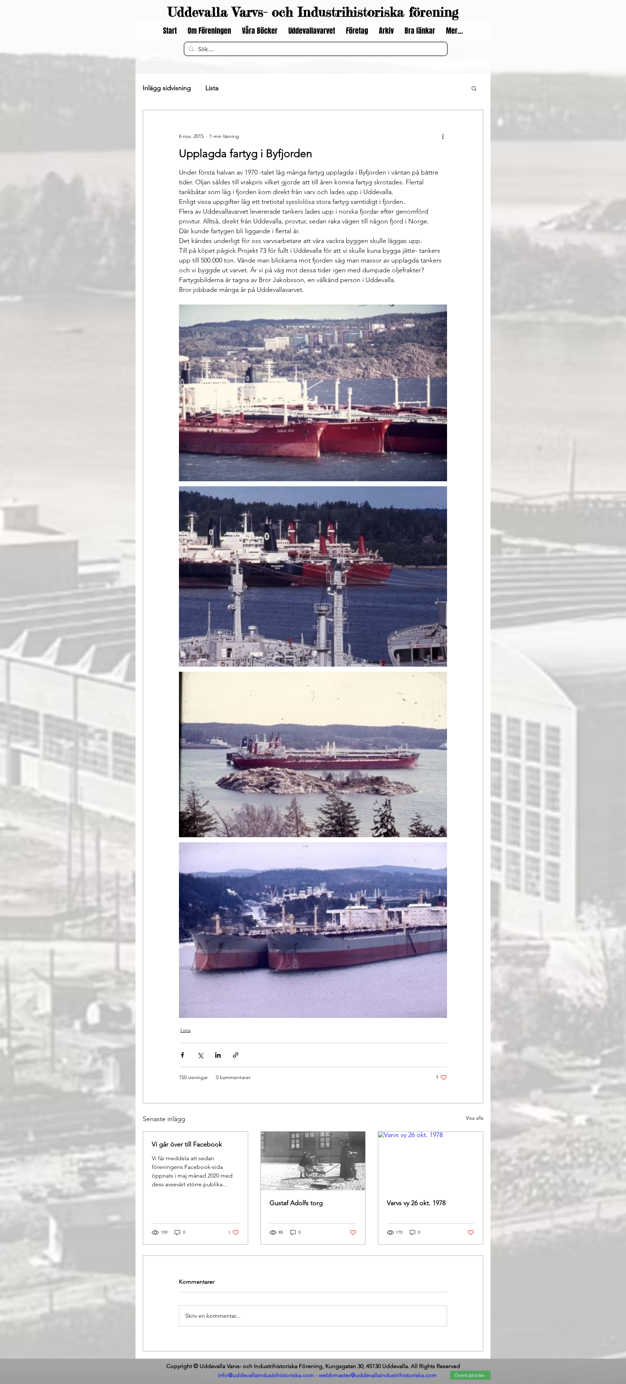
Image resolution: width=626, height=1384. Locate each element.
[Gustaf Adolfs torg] (313, 1161)
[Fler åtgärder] (442, 136)
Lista (211, 88)
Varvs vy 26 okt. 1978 (416, 1203)
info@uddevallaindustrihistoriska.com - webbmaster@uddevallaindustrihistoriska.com (327, 1375)
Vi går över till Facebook (187, 1144)
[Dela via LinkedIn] (217, 1055)
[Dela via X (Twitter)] (200, 1055)
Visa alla (474, 1118)
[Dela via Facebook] (182, 1055)
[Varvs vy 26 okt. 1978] (430, 1161)
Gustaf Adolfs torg (296, 1203)
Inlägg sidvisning (167, 88)
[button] (474, 88)
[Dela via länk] (235, 1055)
